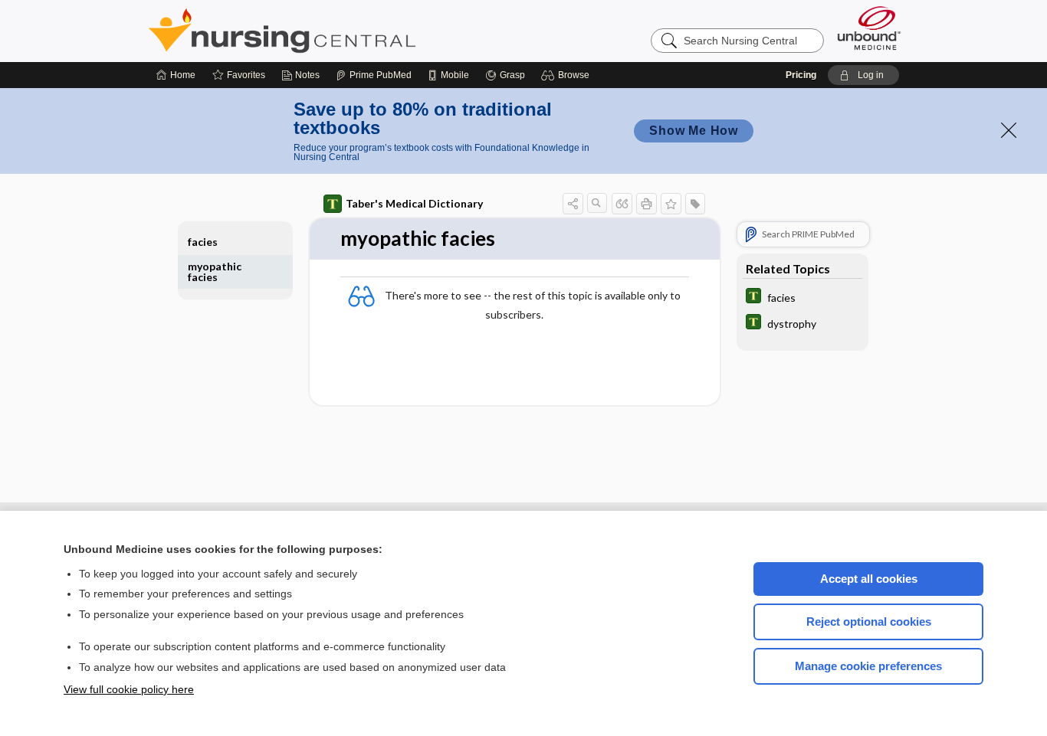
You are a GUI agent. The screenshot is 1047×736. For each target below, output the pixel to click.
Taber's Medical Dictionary (414, 203)
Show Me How (693, 130)
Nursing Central (339, 31)
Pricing (801, 75)
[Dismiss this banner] (1008, 130)
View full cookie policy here (129, 689)
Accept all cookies (868, 578)
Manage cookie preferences (868, 665)
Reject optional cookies (868, 621)
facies (203, 241)
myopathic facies (214, 271)
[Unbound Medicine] (869, 28)
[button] (567, 75)
